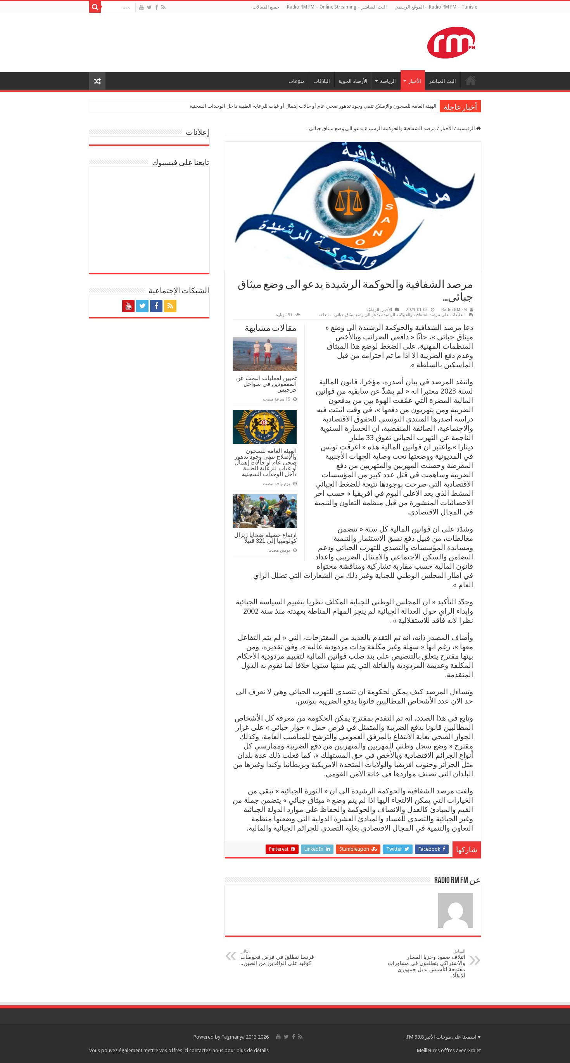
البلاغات (321, 81)
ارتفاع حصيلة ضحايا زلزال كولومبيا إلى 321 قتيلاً (265, 538)
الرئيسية (466, 128)
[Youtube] (141, 7)
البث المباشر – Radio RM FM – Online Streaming (337, 7)
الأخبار (414, 81)
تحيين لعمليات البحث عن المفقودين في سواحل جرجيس (266, 384)
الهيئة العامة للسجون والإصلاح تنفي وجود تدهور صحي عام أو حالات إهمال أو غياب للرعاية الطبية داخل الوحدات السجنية (313, 106)
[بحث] (95, 7)
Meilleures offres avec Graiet (449, 1050)
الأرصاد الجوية (353, 81)
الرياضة (388, 81)
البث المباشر (442, 81)
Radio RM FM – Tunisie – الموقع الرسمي (435, 7)
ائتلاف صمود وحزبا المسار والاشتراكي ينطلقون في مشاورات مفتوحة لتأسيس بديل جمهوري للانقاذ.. (426, 964)
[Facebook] (156, 7)
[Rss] (163, 7)
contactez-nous (207, 1050)
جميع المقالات (265, 7)
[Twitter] (149, 7)
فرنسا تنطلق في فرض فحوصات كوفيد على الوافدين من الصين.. (277, 957)
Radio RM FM (454, 309)
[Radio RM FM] (451, 41)
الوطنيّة (372, 309)
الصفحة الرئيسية (471, 80)
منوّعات (296, 81)
